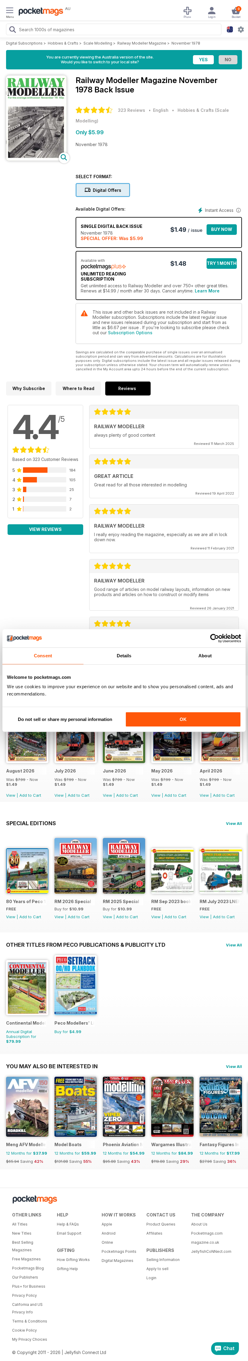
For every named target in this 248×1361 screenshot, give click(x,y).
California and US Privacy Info (27, 1308)
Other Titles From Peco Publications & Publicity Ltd (85, 945)
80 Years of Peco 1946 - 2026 (26, 901)
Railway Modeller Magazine (141, 43)
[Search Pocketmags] (12, 30)
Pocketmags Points (119, 1251)
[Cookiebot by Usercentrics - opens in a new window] (214, 638)
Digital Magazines (117, 1260)
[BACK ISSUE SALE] (27, 761)
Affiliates (154, 1233)
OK (183, 719)
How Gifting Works (73, 1259)
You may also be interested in (52, 1066)
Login (151, 1278)
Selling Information (163, 1259)
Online (107, 1242)
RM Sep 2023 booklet (171, 901)
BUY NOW (221, 229)
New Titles (21, 1233)
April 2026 (211, 770)
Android (109, 1233)
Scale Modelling (97, 43)
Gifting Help (67, 1268)
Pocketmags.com (207, 1233)
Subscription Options (130, 332)
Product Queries (160, 1224)
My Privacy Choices (29, 1339)
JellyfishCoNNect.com (211, 1251)
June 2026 (114, 770)
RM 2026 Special (72, 901)
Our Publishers (25, 1277)
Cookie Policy (24, 1330)
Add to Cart (30, 795)
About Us (199, 1224)
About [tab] (205, 655)
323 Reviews (131, 110)
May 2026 (162, 770)
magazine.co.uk (205, 1242)
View (10, 795)
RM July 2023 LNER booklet (220, 901)
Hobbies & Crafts (63, 43)
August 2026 (20, 770)
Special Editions (31, 823)
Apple (107, 1224)
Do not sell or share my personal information (65, 719)
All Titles (20, 1224)
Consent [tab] (43, 655)
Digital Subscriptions (24, 43)
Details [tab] (124, 655)
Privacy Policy (24, 1295)
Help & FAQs (68, 1224)
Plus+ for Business (28, 1286)
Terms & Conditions (29, 1321)
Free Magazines (26, 1259)
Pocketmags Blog (28, 1268)
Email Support (69, 1233)
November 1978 (185, 43)
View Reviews (45, 529)
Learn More (207, 290)
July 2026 (65, 770)
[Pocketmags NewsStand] (39, 12)
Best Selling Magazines (22, 1246)
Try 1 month (222, 263)
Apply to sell (157, 1268)
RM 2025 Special (121, 901)
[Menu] (9, 11)
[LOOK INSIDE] (36, 159)
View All (234, 823)
